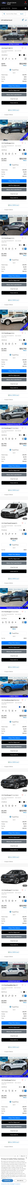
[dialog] (14, 1171)
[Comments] (25, 59)
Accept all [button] (7, 1180)
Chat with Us (14, 103)
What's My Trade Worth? (14, 94)
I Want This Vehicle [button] (14, 86)
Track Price (15, 70)
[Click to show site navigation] (25, 8)
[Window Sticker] (25, 154)
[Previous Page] (15, 1156)
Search (21, 13)
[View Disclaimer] (15, 58)
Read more (9, 1178)
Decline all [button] (20, 1180)
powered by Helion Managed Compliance (10, 1184)
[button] (5, 8)
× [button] (26, 1158)
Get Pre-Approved (14, 90)
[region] (14, 78)
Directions (14, 8)
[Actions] (25, 48)
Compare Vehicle (8, 114)
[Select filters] (23, 20)
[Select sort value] (25, 20)
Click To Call (14, 99)
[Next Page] (17, 1156)
